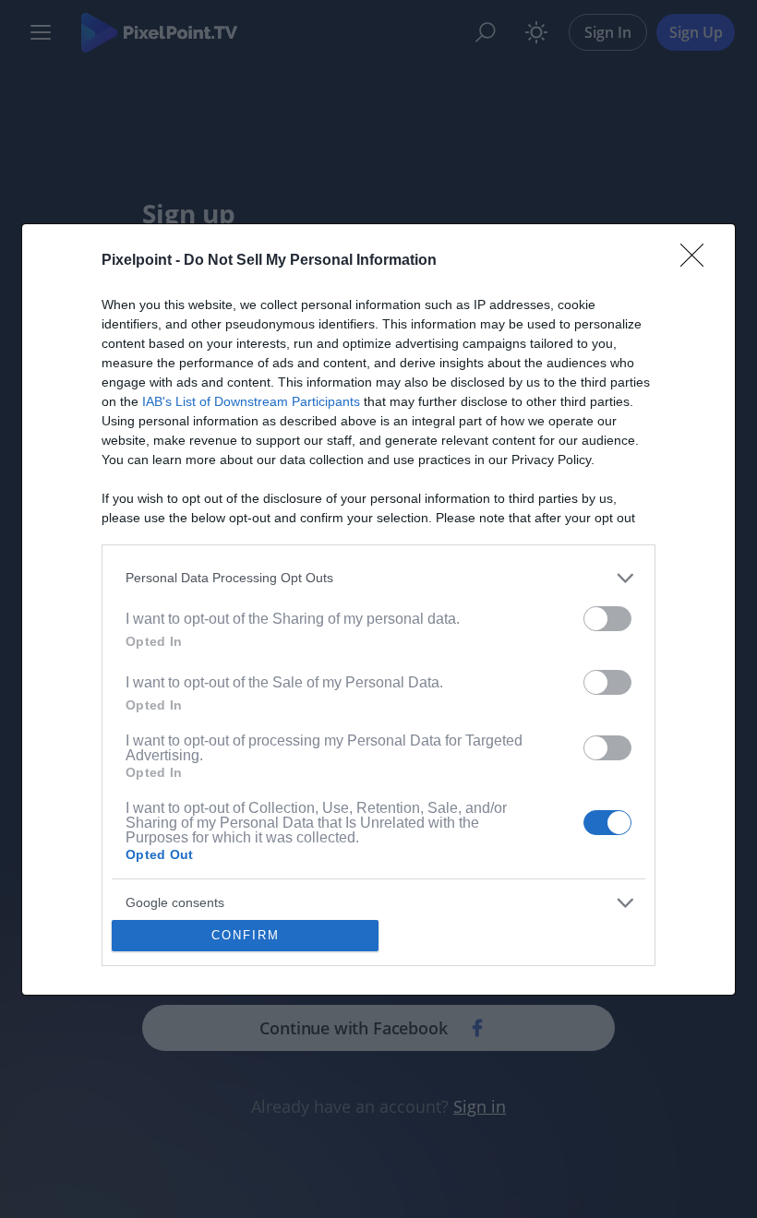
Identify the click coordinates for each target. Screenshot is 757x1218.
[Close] (697, 261)
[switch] (607, 618)
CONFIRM (245, 935)
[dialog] (378, 609)
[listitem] (378, 578)
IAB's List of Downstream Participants (251, 401)
